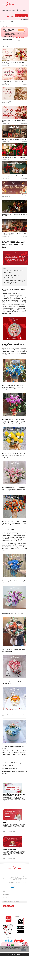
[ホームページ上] (8, 4)
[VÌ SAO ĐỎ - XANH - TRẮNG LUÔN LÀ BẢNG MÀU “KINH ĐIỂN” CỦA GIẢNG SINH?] (14, 225)
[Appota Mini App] (16, 945)
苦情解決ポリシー (17, 912)
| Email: (12, 882)
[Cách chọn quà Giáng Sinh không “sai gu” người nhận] (14, 150)
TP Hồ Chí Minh (22, 10)
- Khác (3, 41)
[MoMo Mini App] (9, 945)
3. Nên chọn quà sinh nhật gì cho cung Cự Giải (14, 282)
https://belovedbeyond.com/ (18, 763)
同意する (23, 949)
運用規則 (10, 912)
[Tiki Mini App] (9, 940)
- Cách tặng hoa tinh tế (7, 36)
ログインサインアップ (22, 16)
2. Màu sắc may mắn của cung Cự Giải (13, 276)
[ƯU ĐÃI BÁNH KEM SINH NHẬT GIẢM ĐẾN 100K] (12, 814)
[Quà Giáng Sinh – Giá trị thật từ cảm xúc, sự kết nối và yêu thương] (14, 206)
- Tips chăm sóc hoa (6, 34)
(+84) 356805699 (20, 37)
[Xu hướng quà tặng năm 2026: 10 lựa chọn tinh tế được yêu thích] (14, 93)
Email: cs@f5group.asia (19, 40)
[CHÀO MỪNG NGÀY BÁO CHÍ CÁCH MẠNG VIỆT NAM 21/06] (12, 841)
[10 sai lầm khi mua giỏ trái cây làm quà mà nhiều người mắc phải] (14, 54)
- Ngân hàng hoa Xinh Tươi (8, 29)
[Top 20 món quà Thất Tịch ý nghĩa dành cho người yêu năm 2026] (14, 112)
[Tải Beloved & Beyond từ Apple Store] (20, 931)
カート (11, 16)
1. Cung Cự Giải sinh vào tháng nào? (13, 271)
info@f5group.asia (20, 882)
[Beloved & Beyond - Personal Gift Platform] (14, 869)
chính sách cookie (11, 949)
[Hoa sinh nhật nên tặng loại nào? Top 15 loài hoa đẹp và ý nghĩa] (14, 74)
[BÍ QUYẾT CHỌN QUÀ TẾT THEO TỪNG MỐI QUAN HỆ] (14, 132)
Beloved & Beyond (9, 754)
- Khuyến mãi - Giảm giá (7, 39)
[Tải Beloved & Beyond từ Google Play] (20, 927)
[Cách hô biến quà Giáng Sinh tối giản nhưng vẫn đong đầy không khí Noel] (14, 187)
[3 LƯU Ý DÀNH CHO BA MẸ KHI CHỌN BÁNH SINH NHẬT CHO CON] (12, 787)
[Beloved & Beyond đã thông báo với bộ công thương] (8, 906)
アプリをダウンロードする (9, 10)
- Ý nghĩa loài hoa (6, 31)
